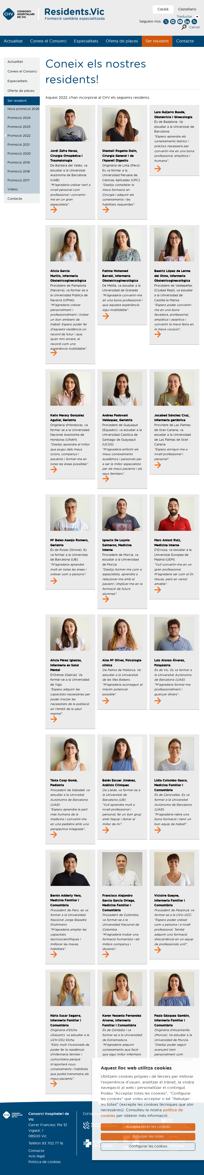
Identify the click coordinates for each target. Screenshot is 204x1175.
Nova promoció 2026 (23, 108)
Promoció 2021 (18, 144)
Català (162, 9)
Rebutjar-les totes (148, 1136)
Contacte (185, 41)
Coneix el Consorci (48, 41)
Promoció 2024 (19, 117)
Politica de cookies (44, 1162)
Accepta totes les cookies (148, 1127)
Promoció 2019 (18, 162)
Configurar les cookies (148, 1146)
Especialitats (86, 41)
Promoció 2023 (18, 126)
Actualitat (13, 41)
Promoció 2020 (19, 153)
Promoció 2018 (18, 171)
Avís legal (36, 1156)
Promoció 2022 (18, 135)
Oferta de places (122, 41)
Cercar (194, 27)
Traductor (184, 16)
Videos (12, 189)
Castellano (187, 9)
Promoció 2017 (18, 180)
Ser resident (157, 41)
